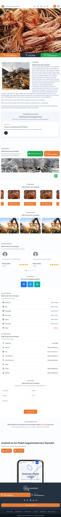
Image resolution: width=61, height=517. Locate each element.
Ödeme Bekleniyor (52, 347)
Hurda (31, 427)
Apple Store (8, 450)
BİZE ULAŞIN (51, 511)
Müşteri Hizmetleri (8, 494)
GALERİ (35, 511)
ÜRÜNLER (42, 511)
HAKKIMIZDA (18, 511)
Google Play (20, 450)
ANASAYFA (9, 511)
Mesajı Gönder (30, 411)
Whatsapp (39, 494)
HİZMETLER (28, 511)
